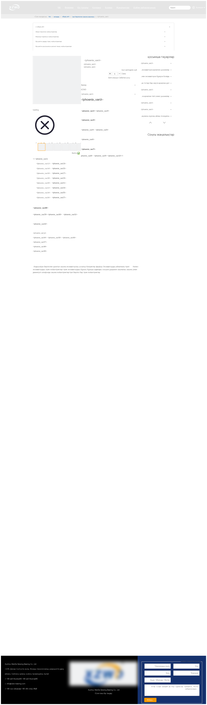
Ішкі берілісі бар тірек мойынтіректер (85, 272)
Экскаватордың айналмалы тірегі (116, 267)
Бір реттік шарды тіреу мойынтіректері (49, 41)
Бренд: (83, 85)
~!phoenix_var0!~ (87, 94)
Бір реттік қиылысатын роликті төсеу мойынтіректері (54, 46)
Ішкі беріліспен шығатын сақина (53, 267)
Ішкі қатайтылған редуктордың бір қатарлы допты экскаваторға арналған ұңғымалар (155, 70)
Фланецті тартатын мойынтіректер (47, 37)
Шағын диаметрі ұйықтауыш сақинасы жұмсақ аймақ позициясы (155, 116)
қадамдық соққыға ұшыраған (105, 269)
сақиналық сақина (125, 269)
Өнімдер (69, 7)
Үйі (59, 7)
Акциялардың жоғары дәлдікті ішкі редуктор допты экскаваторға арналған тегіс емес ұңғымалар (155, 96)
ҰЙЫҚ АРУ (40, 27)
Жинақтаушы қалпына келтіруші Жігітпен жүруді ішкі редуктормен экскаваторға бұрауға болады (155, 76)
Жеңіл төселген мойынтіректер (46, 32)
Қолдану (96, 7)
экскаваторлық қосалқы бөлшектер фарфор (84, 267)
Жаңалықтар (122, 7)
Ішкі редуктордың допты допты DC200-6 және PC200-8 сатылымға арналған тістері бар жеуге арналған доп (155, 83)
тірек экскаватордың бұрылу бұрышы (78, 269)
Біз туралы (83, 7)
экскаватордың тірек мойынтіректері (48, 269)
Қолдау (108, 7)
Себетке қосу (124, 78)
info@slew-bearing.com (16, 684)
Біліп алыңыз (113, 78)
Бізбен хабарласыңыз (144, 7)
